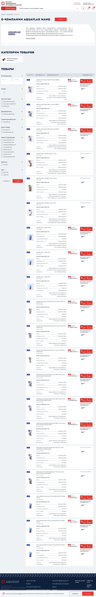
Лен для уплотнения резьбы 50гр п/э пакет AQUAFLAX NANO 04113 (50, 350)
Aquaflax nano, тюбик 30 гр (43, 252)
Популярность (39, 75)
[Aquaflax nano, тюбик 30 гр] (30, 262)
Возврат (28, 583)
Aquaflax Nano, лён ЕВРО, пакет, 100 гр (46, 153)
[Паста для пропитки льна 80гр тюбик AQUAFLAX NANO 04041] (30, 554)
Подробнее (75, 593)
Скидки (3, 89)
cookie (20, 593)
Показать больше (30, 38)
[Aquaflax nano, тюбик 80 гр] (30, 286)
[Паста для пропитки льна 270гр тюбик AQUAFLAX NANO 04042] (30, 505)
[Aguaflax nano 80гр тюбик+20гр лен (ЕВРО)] (30, 139)
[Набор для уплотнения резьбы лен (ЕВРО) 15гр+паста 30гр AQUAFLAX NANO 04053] (30, 384)
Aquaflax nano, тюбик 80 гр (43, 277)
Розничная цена (6, 76)
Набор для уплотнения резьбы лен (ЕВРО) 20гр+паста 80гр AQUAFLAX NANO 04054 (50, 399)
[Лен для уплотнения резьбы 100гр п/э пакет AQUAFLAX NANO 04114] (30, 311)
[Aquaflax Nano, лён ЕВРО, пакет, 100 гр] (30, 163)
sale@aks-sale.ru (89, 585)
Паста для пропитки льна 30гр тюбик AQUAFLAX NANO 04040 (50, 521)
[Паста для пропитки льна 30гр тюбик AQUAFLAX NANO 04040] (30, 530)
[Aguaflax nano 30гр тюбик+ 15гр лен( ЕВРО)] (30, 114)
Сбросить (7, 181)
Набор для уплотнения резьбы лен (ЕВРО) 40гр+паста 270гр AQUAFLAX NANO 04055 (50, 423)
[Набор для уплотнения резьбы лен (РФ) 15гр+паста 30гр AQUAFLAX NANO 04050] (30, 457)
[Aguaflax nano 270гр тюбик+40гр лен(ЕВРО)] (30, 89)
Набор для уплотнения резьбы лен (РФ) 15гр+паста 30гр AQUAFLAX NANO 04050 (50, 448)
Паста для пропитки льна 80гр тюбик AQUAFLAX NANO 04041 (50, 545)
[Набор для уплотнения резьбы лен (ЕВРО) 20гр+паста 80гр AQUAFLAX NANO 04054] (30, 408)
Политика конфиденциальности (60, 580)
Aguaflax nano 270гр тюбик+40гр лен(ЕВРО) (47, 79)
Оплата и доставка (31, 580)
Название (29, 75)
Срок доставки (6, 99)
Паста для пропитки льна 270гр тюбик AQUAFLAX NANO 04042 (50, 496)
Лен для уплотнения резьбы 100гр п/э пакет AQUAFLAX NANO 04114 (50, 302)
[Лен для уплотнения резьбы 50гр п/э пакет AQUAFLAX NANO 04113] (30, 359)
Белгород (77, 4)
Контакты (54, 590)
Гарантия (4, 162)
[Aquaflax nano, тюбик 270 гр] (30, 237)
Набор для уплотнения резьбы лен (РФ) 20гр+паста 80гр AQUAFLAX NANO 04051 (50, 472)
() (9, 101)
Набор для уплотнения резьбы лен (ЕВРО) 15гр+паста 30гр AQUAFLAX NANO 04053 (50, 375)
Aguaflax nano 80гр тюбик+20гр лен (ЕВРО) (47, 129)
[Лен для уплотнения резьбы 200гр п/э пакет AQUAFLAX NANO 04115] (30, 335)
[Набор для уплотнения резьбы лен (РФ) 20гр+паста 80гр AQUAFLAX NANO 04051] (30, 481)
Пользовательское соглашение (60, 583)
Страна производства (8, 119)
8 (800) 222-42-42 (88, 4)
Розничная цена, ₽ (52, 75)
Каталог (60, 19)
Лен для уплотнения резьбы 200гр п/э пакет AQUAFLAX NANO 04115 (50, 326)
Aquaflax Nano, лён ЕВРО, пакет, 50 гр (46, 203)
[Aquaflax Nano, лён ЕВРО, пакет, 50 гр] (30, 213)
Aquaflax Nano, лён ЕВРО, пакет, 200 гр (46, 178)
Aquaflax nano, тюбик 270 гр (43, 227)
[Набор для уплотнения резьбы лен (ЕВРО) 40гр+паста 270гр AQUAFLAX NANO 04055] (30, 432)
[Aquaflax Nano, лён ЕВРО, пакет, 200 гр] (30, 188)
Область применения (8, 137)
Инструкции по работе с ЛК (33, 587)
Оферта (54, 587)
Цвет (2, 170)
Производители (6, 111)
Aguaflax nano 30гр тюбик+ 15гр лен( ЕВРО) (47, 104)
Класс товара (5, 127)
